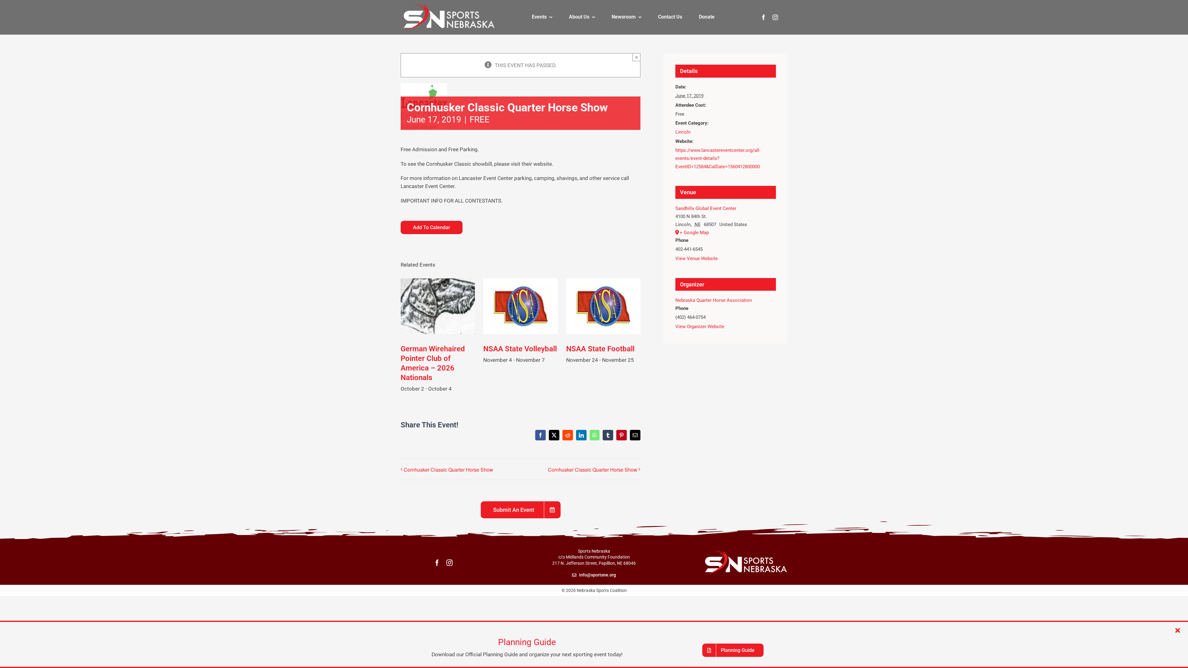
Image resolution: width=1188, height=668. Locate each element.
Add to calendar (431, 227)
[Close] (1177, 630)
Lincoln (683, 132)
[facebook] (763, 17)
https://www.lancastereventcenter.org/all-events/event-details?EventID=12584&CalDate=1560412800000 (717, 158)
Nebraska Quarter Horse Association (713, 300)
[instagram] (775, 17)
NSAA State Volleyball (520, 349)
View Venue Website (696, 258)
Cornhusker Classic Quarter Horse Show (448, 469)
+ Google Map (694, 232)
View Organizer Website (699, 326)
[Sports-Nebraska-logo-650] (448, 5)
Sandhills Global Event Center (705, 208)
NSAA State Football (600, 349)
